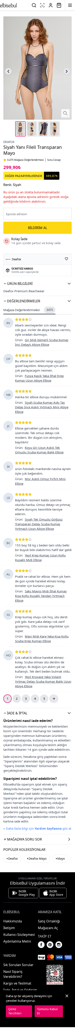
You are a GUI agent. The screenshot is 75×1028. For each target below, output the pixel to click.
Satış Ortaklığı (49, 921)
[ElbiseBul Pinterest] (50, 944)
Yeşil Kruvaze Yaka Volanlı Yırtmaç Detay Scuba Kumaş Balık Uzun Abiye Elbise (43, 681)
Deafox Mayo (37, 858)
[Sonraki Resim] (66, 71)
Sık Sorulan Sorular (18, 965)
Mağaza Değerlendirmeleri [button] (28, 310)
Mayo (61, 858)
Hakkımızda (12, 921)
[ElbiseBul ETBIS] (54, 975)
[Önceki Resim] (8, 71)
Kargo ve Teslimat (17, 983)
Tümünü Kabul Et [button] (47, 1011)
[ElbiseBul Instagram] (58, 944)
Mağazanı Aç (48, 928)
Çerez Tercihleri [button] (14, 1011)
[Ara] (34, 5)
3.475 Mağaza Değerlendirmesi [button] (25, 160)
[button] (37, 284)
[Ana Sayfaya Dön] (8, 5)
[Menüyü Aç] (70, 5)
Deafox (8, 142)
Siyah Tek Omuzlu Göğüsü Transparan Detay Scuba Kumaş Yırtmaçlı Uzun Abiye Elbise (38, 524)
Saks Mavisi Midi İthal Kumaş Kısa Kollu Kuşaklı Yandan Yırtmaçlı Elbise (41, 595)
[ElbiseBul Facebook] (41, 944)
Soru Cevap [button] (54, 160)
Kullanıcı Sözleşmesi (19, 934)
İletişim (9, 928)
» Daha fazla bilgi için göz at (37, 828)
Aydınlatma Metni (17, 941)
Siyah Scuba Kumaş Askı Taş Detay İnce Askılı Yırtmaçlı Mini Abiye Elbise (41, 407)
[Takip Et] (66, 259)
